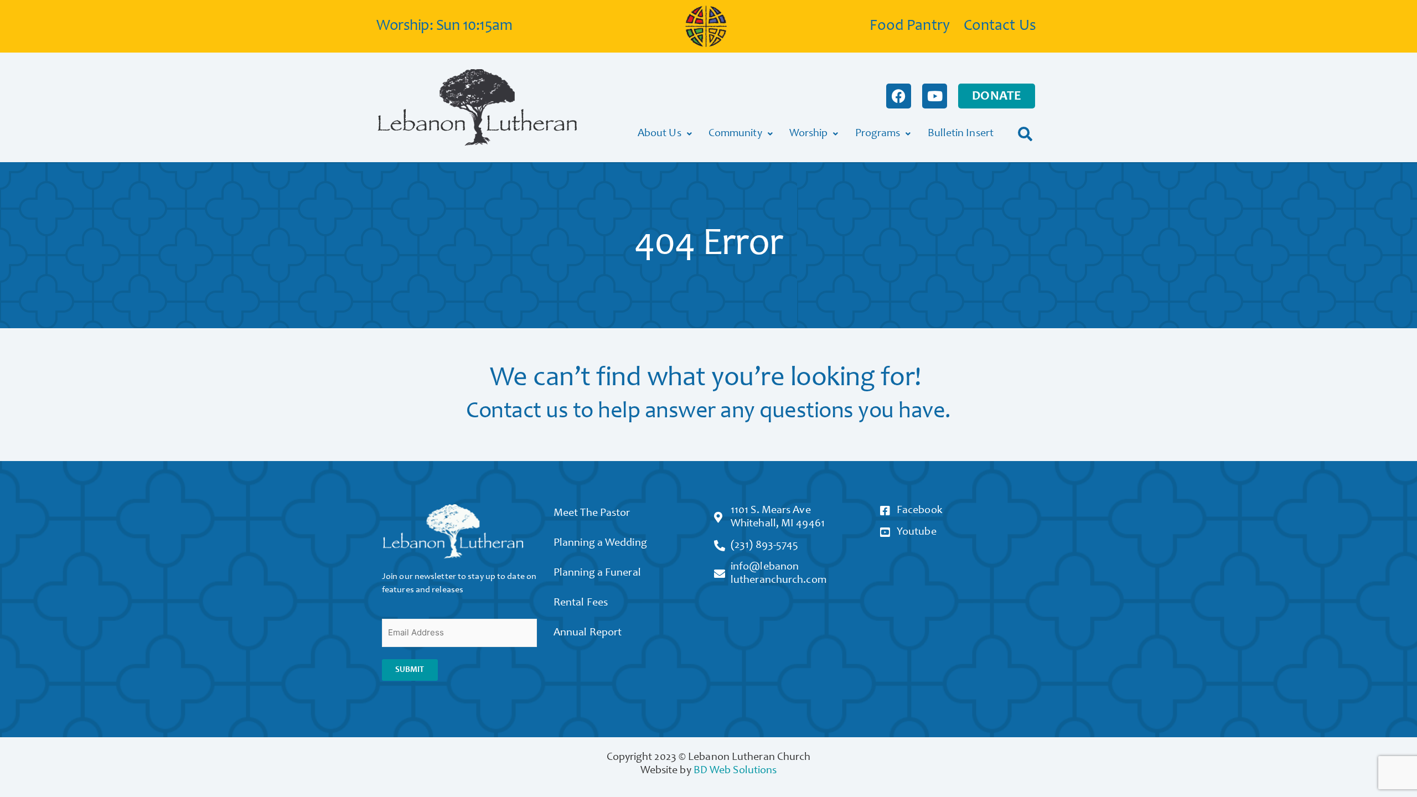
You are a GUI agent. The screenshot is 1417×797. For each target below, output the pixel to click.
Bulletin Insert (961, 133)
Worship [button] (808, 133)
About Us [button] (659, 133)
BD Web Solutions (735, 771)
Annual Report (588, 633)
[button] (1025, 133)
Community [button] (735, 133)
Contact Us (1000, 26)
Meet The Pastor (592, 513)
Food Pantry (910, 26)
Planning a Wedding (600, 543)
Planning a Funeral (597, 573)
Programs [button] (878, 133)
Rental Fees (581, 603)
